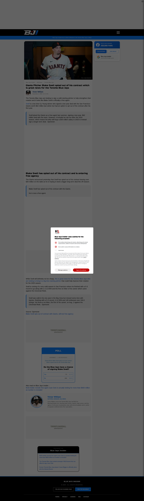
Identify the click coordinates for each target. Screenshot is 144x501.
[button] (72, 250)
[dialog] (72, 250)
